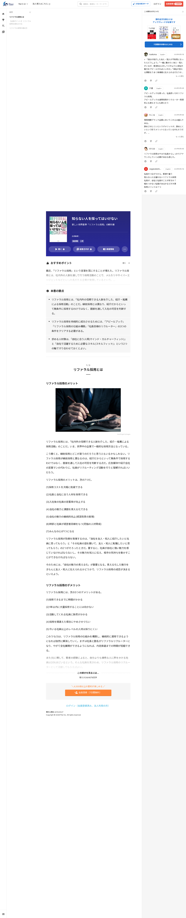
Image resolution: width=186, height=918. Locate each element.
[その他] (125, 249)
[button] (164, 68)
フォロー (162, 54)
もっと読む (180, 76)
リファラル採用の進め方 (18, 28)
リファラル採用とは (16, 17)
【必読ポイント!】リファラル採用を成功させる (20, 22)
